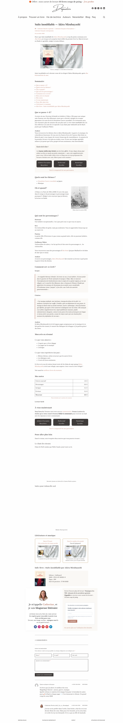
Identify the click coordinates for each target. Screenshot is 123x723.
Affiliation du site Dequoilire (98, 720)
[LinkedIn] (104, 8)
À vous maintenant (42, 100)
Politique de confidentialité (49, 720)
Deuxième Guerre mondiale (47, 181)
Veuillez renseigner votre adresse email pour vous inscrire (80, 609)
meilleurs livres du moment (52, 370)
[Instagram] (95, 8)
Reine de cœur (44, 75)
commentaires (67, 411)
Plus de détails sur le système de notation (61, 398)
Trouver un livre (36, 17)
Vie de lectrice (53, 17)
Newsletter (78, 17)
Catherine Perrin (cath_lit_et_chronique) (57, 705)
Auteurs (67, 17)
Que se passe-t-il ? (42, 85)
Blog (87, 17)
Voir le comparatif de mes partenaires (61, 170)
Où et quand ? (40, 89)
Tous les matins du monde (75, 541)
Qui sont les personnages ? (44, 91)
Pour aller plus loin (42, 102)
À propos (22, 17)
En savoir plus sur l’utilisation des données (78, 628)
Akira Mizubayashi (60, 37)
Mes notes (39, 98)
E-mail (56, 655)
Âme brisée (38, 39)
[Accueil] (35, 28)
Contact (73, 720)
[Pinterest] (101, 8)
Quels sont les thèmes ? (43, 87)
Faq (94, 17)
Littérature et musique (43, 104)
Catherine (48, 604)
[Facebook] (93, 8)
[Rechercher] (104, 17)
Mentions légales (22, 720)
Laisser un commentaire (44, 675)
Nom (38, 655)
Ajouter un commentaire (43, 660)
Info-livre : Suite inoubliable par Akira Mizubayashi (53, 106)
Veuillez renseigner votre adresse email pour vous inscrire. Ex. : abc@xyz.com (80, 617)
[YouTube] (98, 8)
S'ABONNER (72, 621)
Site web (74, 655)
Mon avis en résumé (42, 96)
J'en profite (89, 2)
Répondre (84, 684)
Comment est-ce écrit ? (43, 94)
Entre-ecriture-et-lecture (47, 684)
